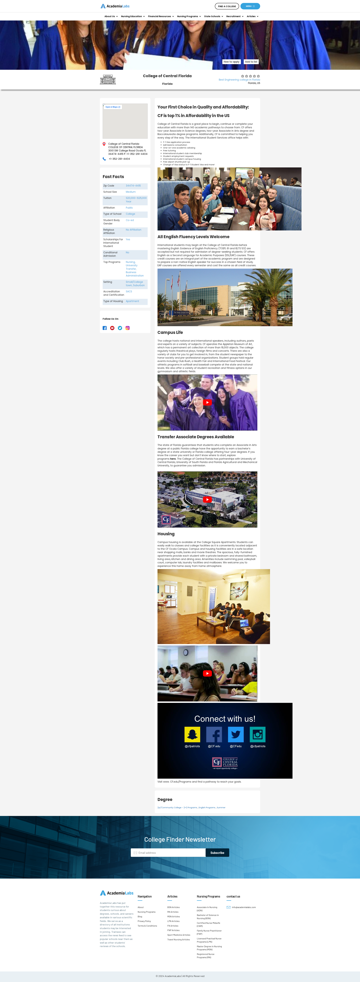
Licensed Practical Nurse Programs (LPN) (209, 940)
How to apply (231, 61)
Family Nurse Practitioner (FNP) (209, 932)
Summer (221, 807)
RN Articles (172, 911)
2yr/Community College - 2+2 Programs (177, 807)
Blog (140, 916)
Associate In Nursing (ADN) (207, 909)
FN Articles (172, 925)
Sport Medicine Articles (178, 934)
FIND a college (227, 6)
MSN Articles (173, 916)
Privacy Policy (144, 921)
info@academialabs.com (244, 907)
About (141, 907)
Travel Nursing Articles (178, 939)
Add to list (251, 61)
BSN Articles (173, 907)
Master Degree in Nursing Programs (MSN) (209, 948)
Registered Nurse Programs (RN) (205, 956)
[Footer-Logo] (116, 893)
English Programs (207, 807)
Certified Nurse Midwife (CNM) (208, 924)
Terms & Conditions (147, 925)
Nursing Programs (147, 911)
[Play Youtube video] (207, 402)
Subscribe (217, 852)
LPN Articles (173, 921)
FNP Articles (173, 930)
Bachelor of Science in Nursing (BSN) (208, 917)
